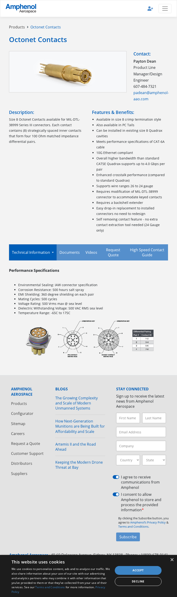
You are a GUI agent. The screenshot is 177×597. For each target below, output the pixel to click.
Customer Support (27, 453)
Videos (91, 252)
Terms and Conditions (50, 587)
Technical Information (31, 252)
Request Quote (113, 252)
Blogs (61, 389)
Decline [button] (138, 581)
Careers (18, 433)
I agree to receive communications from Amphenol (140, 482)
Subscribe (128, 536)
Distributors (21, 463)
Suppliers (19, 473)
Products (17, 27)
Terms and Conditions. (133, 526)
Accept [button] (138, 570)
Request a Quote (25, 443)
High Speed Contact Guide (147, 252)
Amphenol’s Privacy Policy (148, 522)
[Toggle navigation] (165, 8)
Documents (69, 252)
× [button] (172, 560)
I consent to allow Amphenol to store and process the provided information (141, 502)
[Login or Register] (150, 8)
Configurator (22, 413)
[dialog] (88, 576)
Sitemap (18, 423)
